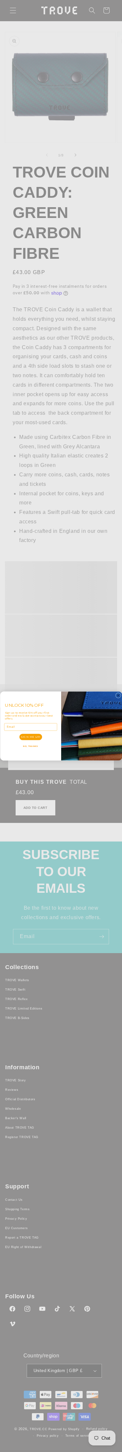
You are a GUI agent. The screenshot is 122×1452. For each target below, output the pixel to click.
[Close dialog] (118, 695)
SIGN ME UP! (30, 736)
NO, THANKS (30, 746)
